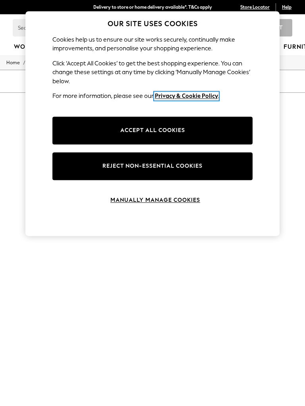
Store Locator (255, 7)
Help (286, 7)
